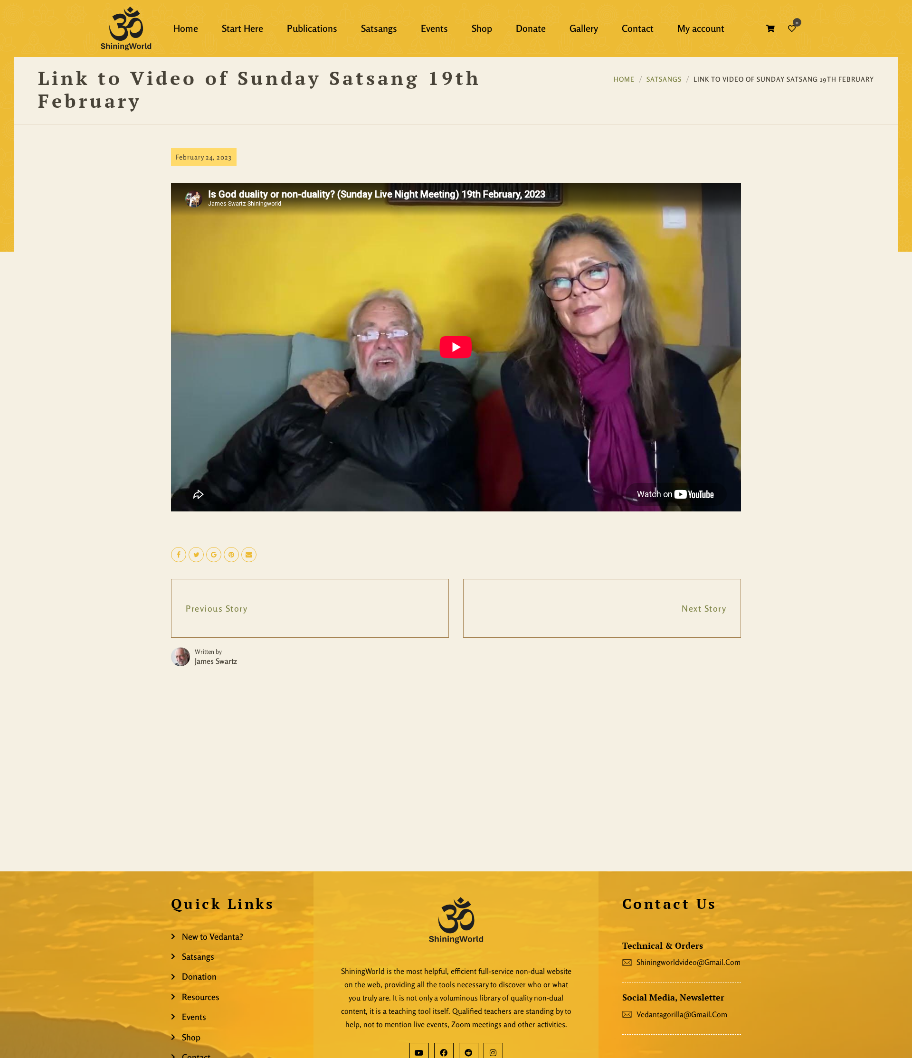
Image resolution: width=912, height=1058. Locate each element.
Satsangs (664, 79)
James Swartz (216, 661)
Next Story (704, 608)
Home (624, 79)
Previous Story (216, 608)
